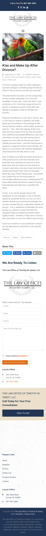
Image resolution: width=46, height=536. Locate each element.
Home (4, 460)
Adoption (6, 465)
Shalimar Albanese (33, 74)
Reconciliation (26, 237)
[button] (23, 31)
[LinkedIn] (24, 7)
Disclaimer (19, 514)
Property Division (9, 477)
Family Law (12, 80)
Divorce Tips (30, 77)
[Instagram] (21, 7)
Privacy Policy (30, 514)
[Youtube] (27, 7)
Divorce (8, 77)
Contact (5, 481)
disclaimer (22, 356)
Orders (15, 237)
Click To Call (23, 413)
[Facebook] (18, 7)
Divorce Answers (18, 77)
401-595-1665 (12, 381)
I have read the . (17, 356)
